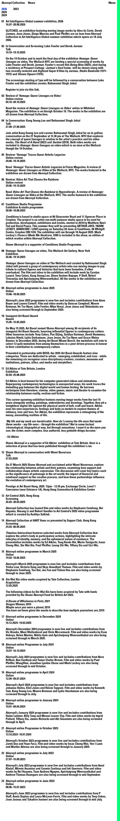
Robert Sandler (44, 511)
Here (92, 443)
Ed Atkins (11, 381)
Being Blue (76, 64)
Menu (112, 2)
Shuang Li (23, 511)
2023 (16, 8)
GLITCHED (12, 30)
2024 (4, 15)
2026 (4, 8)
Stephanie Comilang (85, 508)
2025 (4, 11)
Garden (56, 142)
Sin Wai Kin (42, 592)
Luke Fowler (13, 64)
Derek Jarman (35, 64)
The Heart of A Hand (27, 142)
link (36, 89)
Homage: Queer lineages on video (40, 145)
